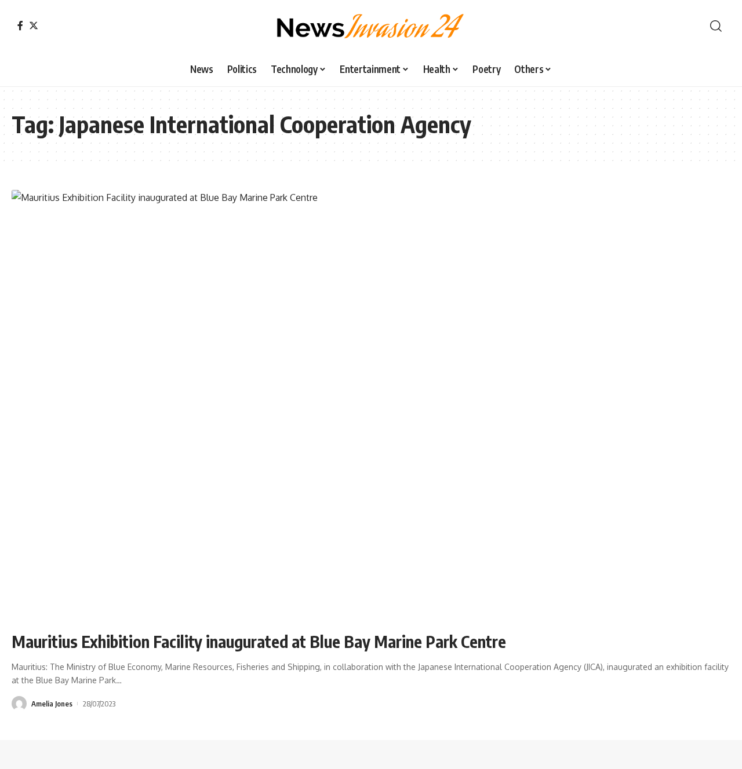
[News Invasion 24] (371, 26)
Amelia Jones (51, 703)
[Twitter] (33, 25)
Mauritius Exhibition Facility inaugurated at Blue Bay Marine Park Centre (259, 641)
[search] (716, 26)
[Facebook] (20, 25)
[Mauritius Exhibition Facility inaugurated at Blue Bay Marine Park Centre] (371, 405)
